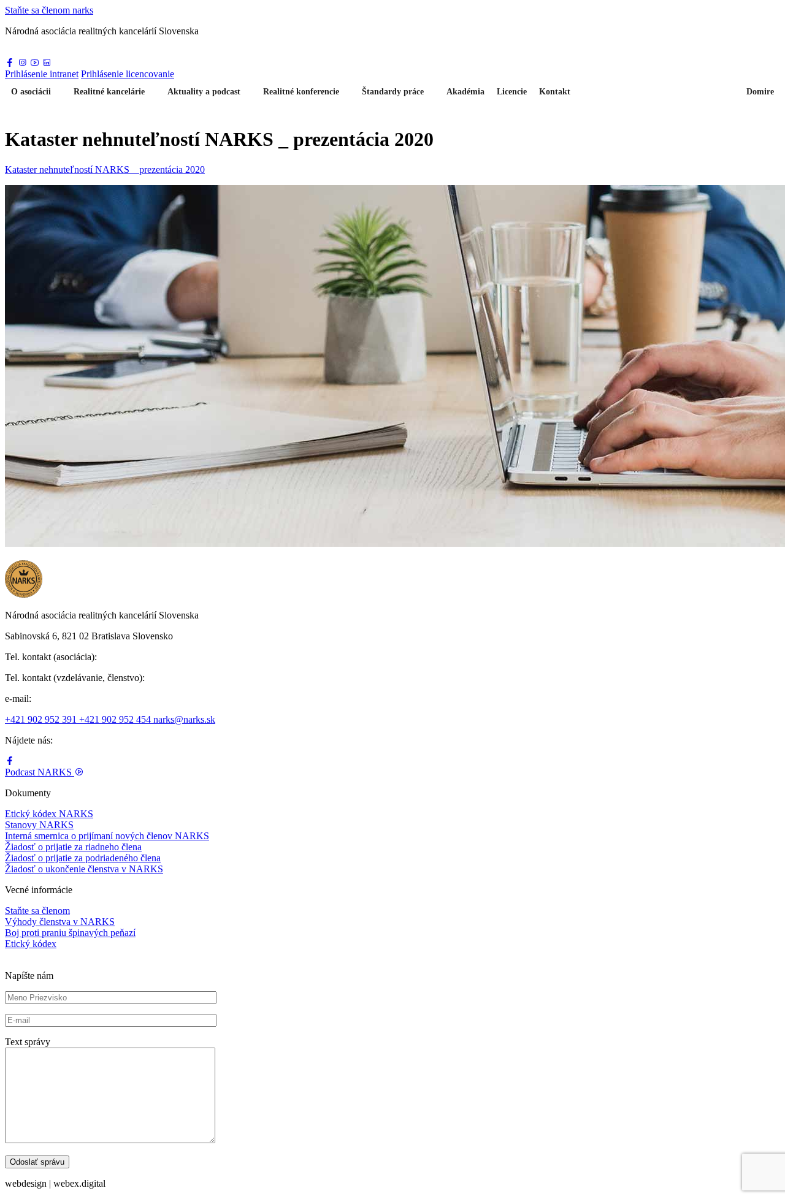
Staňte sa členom (37, 910)
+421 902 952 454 (116, 719)
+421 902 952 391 (42, 719)
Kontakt (554, 91)
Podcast (38, 772)
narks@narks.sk (184, 719)
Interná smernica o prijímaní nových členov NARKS (107, 836)
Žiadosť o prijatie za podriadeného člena (83, 858)
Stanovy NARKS (39, 825)
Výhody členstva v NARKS (60, 921)
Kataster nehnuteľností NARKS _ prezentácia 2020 (105, 169)
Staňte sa (49, 10)
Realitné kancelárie (109, 91)
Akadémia (465, 91)
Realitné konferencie (301, 91)
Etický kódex (30, 943)
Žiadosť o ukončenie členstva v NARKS (84, 869)
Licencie (512, 91)
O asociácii (31, 91)
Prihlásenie (41, 74)
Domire (760, 91)
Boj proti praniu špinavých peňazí (70, 932)
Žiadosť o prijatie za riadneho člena (73, 847)
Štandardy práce (393, 91)
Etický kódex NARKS (49, 814)
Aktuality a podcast (203, 91)
